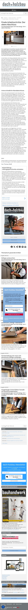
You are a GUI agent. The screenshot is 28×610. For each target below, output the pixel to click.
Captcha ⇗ (20, 311)
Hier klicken (15, 310)
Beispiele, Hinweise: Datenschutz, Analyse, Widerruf (13, 318)
